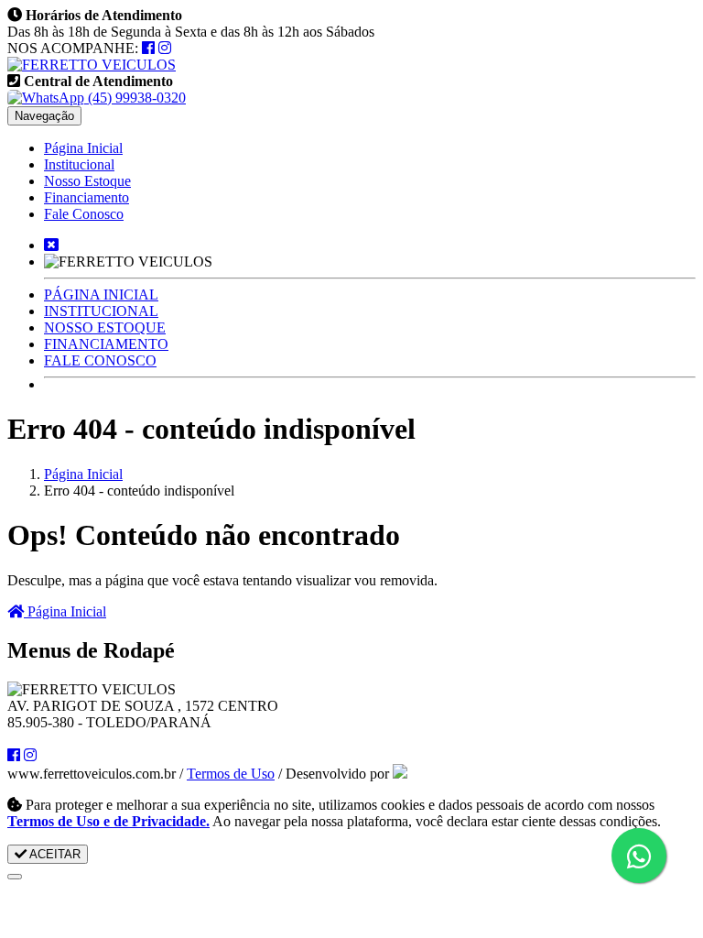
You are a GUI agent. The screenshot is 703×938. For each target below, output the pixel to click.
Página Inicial (83, 148)
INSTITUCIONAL (101, 311)
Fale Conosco (84, 214)
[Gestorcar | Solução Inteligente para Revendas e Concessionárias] (400, 773)
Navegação (44, 116)
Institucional (79, 164)
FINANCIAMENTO (106, 344)
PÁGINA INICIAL (101, 294)
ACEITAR (54, 854)
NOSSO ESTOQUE (105, 327)
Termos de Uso (231, 773)
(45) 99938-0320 (135, 97)
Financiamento (86, 197)
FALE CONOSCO (100, 360)
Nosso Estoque (87, 181)
